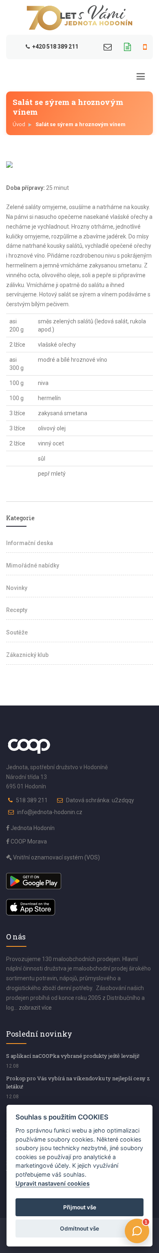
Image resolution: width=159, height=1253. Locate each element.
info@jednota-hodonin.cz (49, 812)
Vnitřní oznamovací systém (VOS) (56, 857)
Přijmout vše (79, 1207)
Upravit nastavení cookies (52, 1183)
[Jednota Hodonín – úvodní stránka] (79, 17)
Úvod (19, 124)
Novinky (16, 588)
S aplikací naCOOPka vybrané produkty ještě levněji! (72, 1055)
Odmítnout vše (79, 1228)
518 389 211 (32, 800)
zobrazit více (35, 1007)
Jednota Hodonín (32, 828)
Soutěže (17, 632)
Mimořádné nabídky (32, 565)
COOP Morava (28, 841)
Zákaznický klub (27, 655)
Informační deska (29, 543)
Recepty (16, 610)
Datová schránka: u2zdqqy (100, 800)
